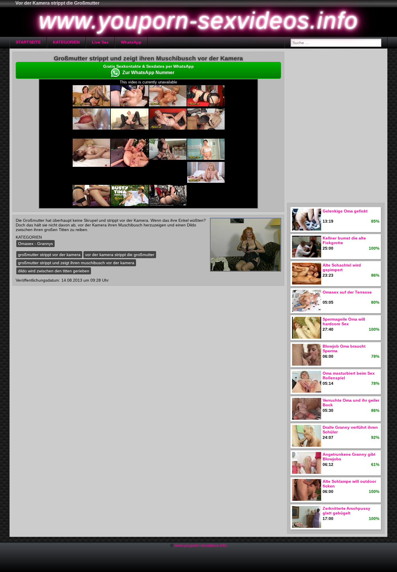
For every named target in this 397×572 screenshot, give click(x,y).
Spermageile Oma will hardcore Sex (344, 321)
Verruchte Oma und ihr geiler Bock (351, 402)
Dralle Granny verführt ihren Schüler (350, 429)
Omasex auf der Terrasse (347, 292)
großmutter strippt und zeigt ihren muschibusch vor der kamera (76, 262)
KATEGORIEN (66, 42)
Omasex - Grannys (35, 243)
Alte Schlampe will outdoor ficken (349, 483)
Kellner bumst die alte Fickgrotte (344, 240)
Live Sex (100, 42)
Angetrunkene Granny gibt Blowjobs (349, 456)
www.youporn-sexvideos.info (200, 545)
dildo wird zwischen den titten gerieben (53, 271)
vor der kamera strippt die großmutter (119, 254)
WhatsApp (131, 42)
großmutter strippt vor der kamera (49, 254)
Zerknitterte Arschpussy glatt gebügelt (346, 510)
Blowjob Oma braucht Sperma (344, 348)
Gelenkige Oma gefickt (345, 211)
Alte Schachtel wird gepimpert (342, 267)
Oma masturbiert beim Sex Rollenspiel (349, 375)
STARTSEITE (28, 42)
